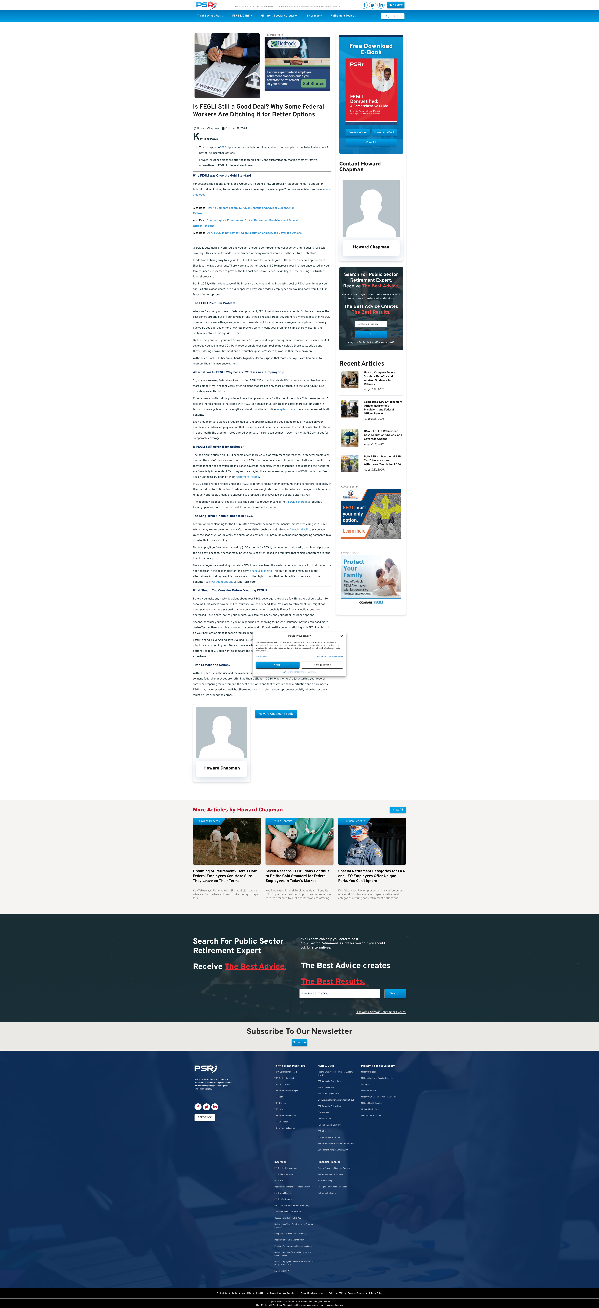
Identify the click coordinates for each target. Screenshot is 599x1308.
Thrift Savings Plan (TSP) (289, 1066)
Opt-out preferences (291, 672)
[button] (341, 636)
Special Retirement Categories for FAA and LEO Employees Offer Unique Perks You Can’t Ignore (371, 876)
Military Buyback (368, 1072)
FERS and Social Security (329, 1125)
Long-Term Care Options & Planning (290, 1234)
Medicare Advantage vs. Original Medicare (293, 1246)
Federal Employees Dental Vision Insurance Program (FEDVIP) (293, 1263)
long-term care (285, 409)
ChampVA (365, 1084)
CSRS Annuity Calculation (329, 1106)
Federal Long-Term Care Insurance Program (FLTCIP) (293, 1226)
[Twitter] (372, 5)
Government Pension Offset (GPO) (333, 1150)
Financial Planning (329, 1162)
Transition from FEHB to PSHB (288, 1212)
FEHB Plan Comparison (284, 1174)
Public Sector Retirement (297, 1301)
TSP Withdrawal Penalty (285, 1115)
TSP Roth (278, 1097)
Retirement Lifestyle (327, 1193)
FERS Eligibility (324, 1131)
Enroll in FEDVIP (281, 1271)
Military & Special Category (378, 1066)
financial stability (300, 529)
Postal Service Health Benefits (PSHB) (291, 1205)
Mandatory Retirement (371, 1115)
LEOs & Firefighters (370, 1109)
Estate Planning (325, 1180)
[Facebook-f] (364, 5)
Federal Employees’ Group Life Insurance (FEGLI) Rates (292, 1254)
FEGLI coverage (298, 502)
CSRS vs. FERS (324, 1119)
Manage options (322, 664)
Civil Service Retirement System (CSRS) (336, 1100)
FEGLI (225, 147)
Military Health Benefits (371, 1103)
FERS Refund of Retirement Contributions (336, 1144)
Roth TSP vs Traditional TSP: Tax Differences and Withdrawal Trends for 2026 (383, 460)
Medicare (278, 1180)
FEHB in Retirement (283, 1199)
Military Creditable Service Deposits (377, 1078)
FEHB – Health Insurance (285, 1168)
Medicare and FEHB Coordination (289, 1240)
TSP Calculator (281, 1122)
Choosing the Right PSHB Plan (287, 1218)
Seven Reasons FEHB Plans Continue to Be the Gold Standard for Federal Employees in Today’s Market (297, 876)
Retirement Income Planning (330, 1174)
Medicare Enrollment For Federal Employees (294, 1187)
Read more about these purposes (329, 656)
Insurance (280, 1162)
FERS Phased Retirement (329, 1137)
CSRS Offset (323, 1112)
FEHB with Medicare (283, 1193)
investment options (221, 582)
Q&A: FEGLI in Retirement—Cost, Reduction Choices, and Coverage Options (254, 233)
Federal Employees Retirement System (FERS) (335, 1073)
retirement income (247, 477)
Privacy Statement (308, 672)
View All (398, 810)
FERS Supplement (326, 1087)
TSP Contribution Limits (284, 1078)
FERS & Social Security (328, 1094)
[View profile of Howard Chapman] (221, 757)
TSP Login (278, 1109)
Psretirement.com (203, 1083)
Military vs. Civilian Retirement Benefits (379, 1097)
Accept (278, 664)
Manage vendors (263, 656)
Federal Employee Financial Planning (334, 1168)
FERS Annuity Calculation (329, 1081)
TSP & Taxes (280, 1103)
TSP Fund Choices (282, 1084)
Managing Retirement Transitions (332, 1187)
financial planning (261, 571)
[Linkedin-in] (381, 5)
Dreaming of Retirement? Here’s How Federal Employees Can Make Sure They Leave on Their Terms (225, 876)
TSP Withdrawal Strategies (286, 1091)
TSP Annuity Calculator (284, 1128)
